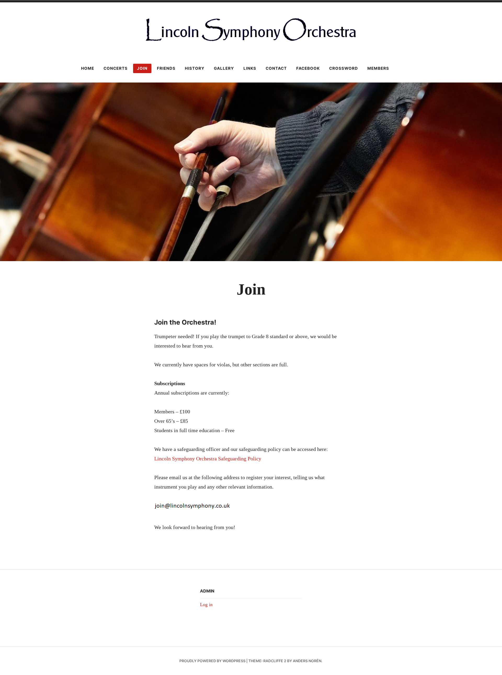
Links (249, 68)
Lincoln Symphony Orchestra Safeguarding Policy (207, 458)
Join (142, 68)
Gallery (224, 68)
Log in (206, 604)
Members (378, 68)
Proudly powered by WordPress (212, 661)
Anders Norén (307, 661)
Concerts (116, 68)
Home (87, 68)
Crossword (343, 68)
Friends (166, 68)
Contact (276, 68)
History (194, 68)
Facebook (308, 68)
